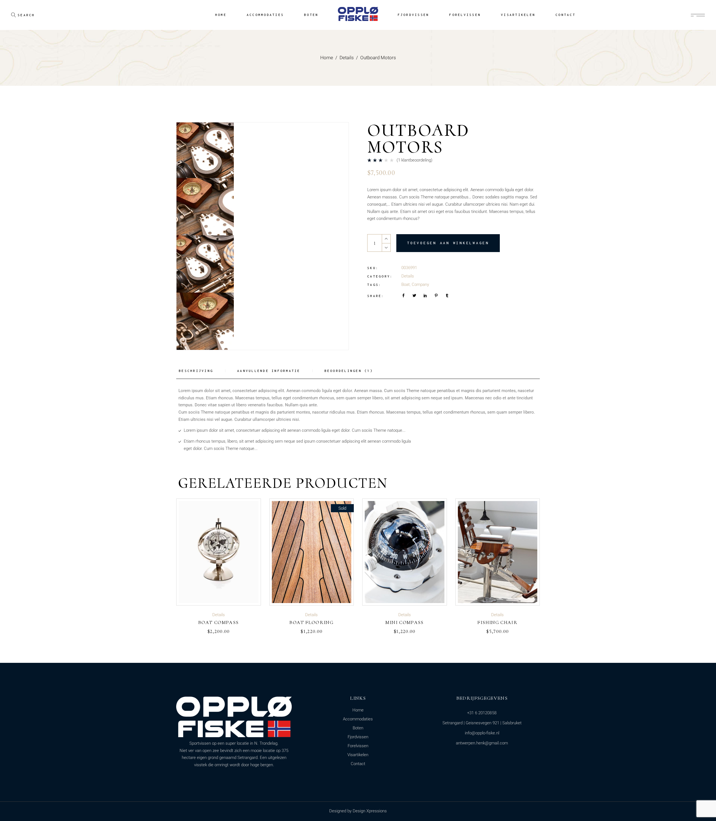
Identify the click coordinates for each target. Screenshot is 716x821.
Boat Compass (218, 622)
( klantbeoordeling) (414, 160)
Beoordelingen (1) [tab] (348, 370)
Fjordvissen (358, 736)
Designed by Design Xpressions (358, 810)
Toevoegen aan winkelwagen (448, 243)
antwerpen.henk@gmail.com (482, 743)
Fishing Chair (497, 622)
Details (407, 276)
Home (358, 710)
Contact (358, 763)
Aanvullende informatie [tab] (268, 370)
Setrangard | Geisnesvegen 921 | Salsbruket (482, 722)
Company (420, 284)
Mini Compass (404, 622)
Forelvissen (358, 745)
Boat (405, 284)
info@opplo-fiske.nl (482, 732)
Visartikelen (357, 754)
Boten (358, 727)
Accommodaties (358, 719)
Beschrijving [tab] (196, 370)
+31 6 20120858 (482, 712)
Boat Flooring (311, 622)
